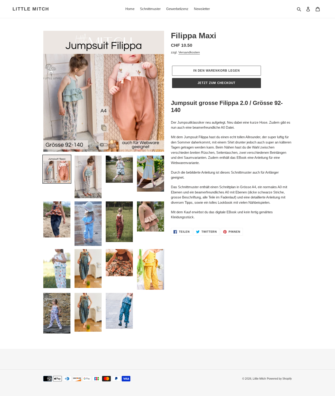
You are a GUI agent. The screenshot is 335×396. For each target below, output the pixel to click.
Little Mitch (31, 8)
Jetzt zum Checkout (217, 83)
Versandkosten (189, 52)
